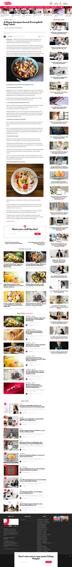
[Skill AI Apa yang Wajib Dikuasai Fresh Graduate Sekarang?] (5, 11)
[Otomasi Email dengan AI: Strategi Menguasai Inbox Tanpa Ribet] (59, 206)
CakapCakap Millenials (42, 524)
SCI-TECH (26, 7)
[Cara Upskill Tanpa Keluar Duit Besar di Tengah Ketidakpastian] (59, 270)
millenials (44, 541)
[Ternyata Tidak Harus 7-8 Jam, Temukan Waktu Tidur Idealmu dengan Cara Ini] (14, 374)
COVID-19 (40, 531)
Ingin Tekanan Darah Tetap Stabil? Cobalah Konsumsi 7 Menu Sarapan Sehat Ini (14, 286)
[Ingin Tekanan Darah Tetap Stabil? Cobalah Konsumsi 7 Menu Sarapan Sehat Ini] (14, 277)
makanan (39, 539)
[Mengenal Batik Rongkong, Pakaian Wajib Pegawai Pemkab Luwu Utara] (11, 470)
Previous (0, 13)
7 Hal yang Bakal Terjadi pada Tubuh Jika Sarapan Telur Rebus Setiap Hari (13, 305)
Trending (65, 4)
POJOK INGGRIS (39, 7)
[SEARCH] (59, 7)
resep (45, 549)
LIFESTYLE (20, 7)
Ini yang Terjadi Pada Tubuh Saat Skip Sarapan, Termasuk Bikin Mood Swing (13, 265)
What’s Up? (47, 7)
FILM (45, 531)
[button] (11, 523)
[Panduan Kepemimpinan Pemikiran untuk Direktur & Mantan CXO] (11, 433)
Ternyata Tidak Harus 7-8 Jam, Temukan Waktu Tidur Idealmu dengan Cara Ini (35, 372)
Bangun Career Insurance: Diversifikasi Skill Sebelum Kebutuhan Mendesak (59, 261)
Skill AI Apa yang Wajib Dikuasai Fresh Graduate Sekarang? (5, 15)
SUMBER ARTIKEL (10, 221)
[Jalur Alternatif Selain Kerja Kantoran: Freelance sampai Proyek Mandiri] (59, 299)
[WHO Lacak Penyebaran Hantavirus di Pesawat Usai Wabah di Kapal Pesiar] (14, 388)
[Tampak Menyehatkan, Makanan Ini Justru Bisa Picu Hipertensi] (36, 257)
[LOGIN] (61, 7)
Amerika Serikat (41, 519)
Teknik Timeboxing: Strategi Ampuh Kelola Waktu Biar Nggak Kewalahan (59, 229)
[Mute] (15, 526)
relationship (40, 549)
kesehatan (44, 536)
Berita (5, 7)
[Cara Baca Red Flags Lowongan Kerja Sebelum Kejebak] (27, 11)
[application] (11, 523)
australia (47, 519)
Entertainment (12, 7)
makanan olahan (35, 51)
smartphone (46, 551)
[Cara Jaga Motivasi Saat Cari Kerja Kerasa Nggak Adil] (59, 285)
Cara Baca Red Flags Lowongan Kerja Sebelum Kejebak (27, 15)
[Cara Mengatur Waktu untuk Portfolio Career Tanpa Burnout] (11, 494)
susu (13, 41)
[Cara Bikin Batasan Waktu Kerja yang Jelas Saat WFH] (37, 11)
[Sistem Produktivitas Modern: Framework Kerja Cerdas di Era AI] (11, 458)
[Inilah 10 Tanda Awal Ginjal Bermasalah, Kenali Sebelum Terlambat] (14, 334)
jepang (39, 536)
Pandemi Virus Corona (42, 546)
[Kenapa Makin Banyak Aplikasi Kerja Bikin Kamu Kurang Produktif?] (59, 160)
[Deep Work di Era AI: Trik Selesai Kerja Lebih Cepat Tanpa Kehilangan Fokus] (59, 190)
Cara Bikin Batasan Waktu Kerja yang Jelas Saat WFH (37, 15)
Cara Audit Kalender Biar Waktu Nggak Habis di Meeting (59, 15)
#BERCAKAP (54, 7)
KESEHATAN (6, 262)
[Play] (5, 526)
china (46, 529)
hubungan (40, 532)
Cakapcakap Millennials (42, 527)
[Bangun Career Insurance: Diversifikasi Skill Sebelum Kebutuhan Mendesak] (59, 254)
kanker (31, 99)
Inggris (45, 534)
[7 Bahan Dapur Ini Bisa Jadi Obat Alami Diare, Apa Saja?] (14, 348)
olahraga (39, 544)
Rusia (49, 549)
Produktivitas (22, 453)
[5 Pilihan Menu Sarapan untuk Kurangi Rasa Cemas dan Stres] (36, 277)
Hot (61, 4)
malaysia (39, 541)
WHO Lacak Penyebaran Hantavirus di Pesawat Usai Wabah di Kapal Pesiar (34, 386)
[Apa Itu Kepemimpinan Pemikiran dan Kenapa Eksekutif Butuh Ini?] (11, 507)
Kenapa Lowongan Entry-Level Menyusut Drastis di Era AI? (16, 15)
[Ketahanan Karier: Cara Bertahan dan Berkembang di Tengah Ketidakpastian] (11, 445)
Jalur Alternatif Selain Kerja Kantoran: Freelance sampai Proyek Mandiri (59, 307)
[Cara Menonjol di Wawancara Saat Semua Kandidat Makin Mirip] (59, 316)
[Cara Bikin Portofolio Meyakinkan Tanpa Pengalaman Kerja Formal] (59, 331)
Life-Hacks (32, 7)
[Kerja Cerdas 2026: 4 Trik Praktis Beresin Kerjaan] (48, 11)
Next (71, 13)
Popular (56, 4)
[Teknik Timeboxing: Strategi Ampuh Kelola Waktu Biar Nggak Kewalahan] (59, 221)
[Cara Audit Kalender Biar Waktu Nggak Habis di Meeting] (59, 11)
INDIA (45, 532)
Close (70, 556)
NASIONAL (25, 467)
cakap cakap (47, 522)
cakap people (40, 529)
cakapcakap (40, 522)
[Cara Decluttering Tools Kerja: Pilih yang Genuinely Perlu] (59, 131)
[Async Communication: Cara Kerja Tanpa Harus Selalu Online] (59, 116)
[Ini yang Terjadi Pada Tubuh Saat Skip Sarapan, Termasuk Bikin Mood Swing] (14, 257)
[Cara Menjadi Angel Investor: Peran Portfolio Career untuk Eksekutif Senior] (11, 482)
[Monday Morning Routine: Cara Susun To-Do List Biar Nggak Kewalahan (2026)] (59, 237)
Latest (51, 4)
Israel (49, 534)
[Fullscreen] (17, 526)
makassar (45, 539)
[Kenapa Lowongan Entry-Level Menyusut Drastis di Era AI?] (16, 11)
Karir (21, 440)
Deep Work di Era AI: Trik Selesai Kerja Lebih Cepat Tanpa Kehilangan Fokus (59, 198)
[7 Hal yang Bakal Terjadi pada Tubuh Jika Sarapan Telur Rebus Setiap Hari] (14, 297)
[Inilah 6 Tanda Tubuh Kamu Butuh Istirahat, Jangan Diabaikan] (36, 297)
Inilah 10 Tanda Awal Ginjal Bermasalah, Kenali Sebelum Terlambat (34, 332)
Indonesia (40, 534)
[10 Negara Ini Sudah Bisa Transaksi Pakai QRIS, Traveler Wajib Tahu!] (11, 421)
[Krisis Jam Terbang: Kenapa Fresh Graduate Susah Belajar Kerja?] (59, 345)
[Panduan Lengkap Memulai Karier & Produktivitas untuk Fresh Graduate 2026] (11, 408)
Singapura (40, 551)
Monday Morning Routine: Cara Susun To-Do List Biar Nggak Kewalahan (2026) (59, 245)
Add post (67, 7)
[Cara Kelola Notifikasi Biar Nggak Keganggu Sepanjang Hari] (59, 146)
